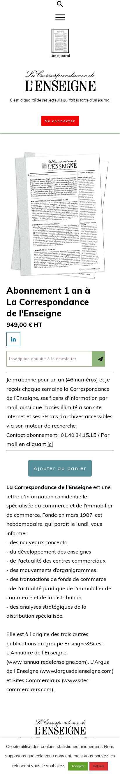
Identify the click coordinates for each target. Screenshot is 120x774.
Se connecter (60, 121)
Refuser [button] (98, 766)
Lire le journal (60, 56)
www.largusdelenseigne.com (76, 671)
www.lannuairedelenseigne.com (47, 662)
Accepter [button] (78, 766)
